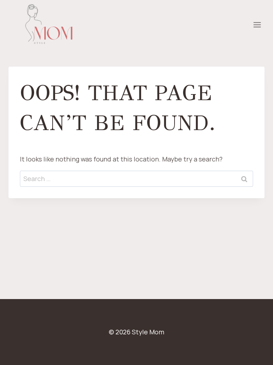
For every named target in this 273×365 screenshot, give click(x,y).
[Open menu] (257, 25)
